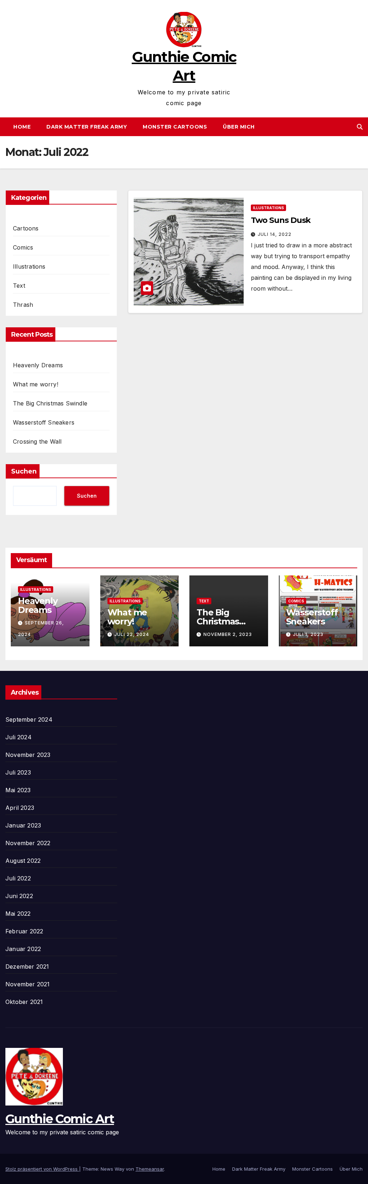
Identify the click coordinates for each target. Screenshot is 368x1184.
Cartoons (26, 228)
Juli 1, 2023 (308, 634)
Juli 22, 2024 (131, 634)
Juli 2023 (18, 772)
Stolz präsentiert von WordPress (42, 1169)
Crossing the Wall (37, 441)
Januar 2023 (23, 825)
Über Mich (239, 127)
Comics (23, 247)
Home (22, 127)
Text (19, 285)
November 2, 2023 (227, 634)
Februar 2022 (24, 931)
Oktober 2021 (24, 1001)
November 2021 (27, 984)
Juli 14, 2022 (274, 234)
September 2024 (28, 719)
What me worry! (35, 384)
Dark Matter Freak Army (86, 127)
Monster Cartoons (175, 127)
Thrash (23, 304)
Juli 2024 (18, 737)
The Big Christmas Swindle (50, 403)
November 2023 (28, 754)
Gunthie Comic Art (59, 1118)
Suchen (24, 471)
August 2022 (23, 860)
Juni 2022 (19, 896)
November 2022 (28, 843)
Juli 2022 (18, 878)
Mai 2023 (18, 790)
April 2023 (19, 807)
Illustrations (29, 266)
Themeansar (149, 1169)
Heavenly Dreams (38, 365)
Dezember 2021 (27, 966)
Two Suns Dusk (281, 220)
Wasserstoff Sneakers (43, 422)
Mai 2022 (18, 913)
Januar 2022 (23, 948)
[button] (360, 126)
